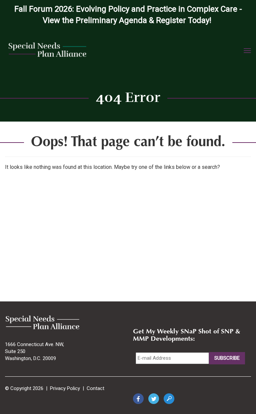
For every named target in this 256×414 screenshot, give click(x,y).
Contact (95, 388)
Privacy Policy (65, 388)
